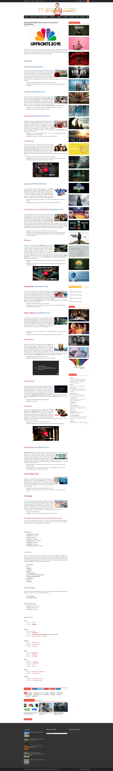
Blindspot (30, 692)
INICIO (26, 16)
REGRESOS (59, 16)
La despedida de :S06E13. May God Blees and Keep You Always (37, 754)
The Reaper (58, 694)
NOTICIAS (71, 16)
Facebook (35, 688)
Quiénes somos (26, 1)
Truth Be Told (27, 696)
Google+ (53, 688)
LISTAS (77, 16)
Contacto (32, 1)
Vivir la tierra (72, 403)
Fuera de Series (73, 393)
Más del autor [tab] (39, 700)
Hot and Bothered (28, 694)
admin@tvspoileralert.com (54, 769)
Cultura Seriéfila (74, 405)
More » (87, 286)
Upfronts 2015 (35, 696)
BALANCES (65, 16)
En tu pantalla (73, 397)
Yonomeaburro (73, 411)
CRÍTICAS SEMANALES (43, 16)
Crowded (46, 692)
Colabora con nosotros (40, 1)
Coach (42, 692)
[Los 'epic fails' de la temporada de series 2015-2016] (31, 707)
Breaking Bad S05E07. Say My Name (36, 732)
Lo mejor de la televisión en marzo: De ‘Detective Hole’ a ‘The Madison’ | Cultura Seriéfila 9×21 (77, 408)
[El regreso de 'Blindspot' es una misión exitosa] (46, 707)
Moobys (72, 384)
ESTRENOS (52, 16)
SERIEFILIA (82, 16)
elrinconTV (72, 421)
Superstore (52, 694)
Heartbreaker (52, 692)
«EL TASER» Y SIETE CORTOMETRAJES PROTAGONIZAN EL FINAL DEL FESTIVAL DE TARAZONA (78, 390)
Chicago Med (36, 692)
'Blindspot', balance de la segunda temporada (59, 713)
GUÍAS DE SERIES (33, 16)
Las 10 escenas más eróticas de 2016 (37, 759)
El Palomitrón (73, 387)
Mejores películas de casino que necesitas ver (78, 422)
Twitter (41, 688)
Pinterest (47, 688)
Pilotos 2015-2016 (37, 694)
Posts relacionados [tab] (29, 700)
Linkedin (58, 688)
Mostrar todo (87, 423)
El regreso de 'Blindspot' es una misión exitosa (45, 713)
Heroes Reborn (60, 692)
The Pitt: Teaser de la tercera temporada (77, 386)
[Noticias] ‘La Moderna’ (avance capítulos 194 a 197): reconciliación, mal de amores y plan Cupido (78, 418)
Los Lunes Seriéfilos (74, 415)
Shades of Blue (46, 694)
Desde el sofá (73, 402)
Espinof (72, 377)
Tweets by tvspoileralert (73, 732)
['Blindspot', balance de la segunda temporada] (61, 707)
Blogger (47, 769)
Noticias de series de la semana (76, 291)
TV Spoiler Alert (31, 769)
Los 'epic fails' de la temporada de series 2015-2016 (30, 713)
